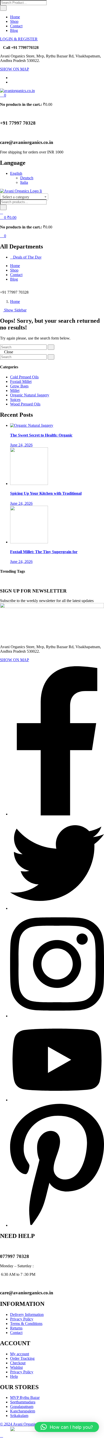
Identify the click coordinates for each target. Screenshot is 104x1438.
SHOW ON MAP (14, 69)
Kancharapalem (22, 1411)
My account (19, 1354)
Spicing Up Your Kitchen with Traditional (46, 493)
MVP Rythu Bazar (25, 1397)
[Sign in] (1, 212)
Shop (14, 21)
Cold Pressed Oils (24, 377)
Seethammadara (22, 1402)
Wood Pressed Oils (25, 404)
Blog (14, 30)
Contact (16, 26)
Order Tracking (22, 1358)
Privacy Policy (21, 1319)
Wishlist (16, 1367)
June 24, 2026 (21, 445)
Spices (15, 399)
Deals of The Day (27, 257)
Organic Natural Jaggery (29, 395)
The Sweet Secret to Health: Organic (41, 435)
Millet (14, 390)
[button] (3, 95)
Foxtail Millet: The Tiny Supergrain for (43, 552)
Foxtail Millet (21, 381)
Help (14, 1376)
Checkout (17, 1363)
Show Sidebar (15, 310)
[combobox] (24, 196)
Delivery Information (27, 1314)
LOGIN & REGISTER (19, 39)
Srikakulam (19, 1415)
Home (15, 17)
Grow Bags (19, 386)
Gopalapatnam (21, 1406)
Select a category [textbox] (15, 197)
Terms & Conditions (26, 1323)
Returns (16, 1328)
